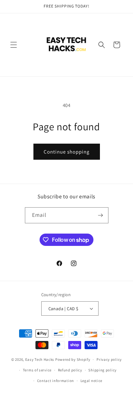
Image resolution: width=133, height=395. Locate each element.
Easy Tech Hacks (40, 359)
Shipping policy (102, 370)
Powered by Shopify (72, 359)
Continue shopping (67, 151)
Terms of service (37, 370)
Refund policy (70, 370)
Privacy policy (109, 359)
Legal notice (91, 380)
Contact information (55, 380)
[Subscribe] (100, 215)
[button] (13, 44)
